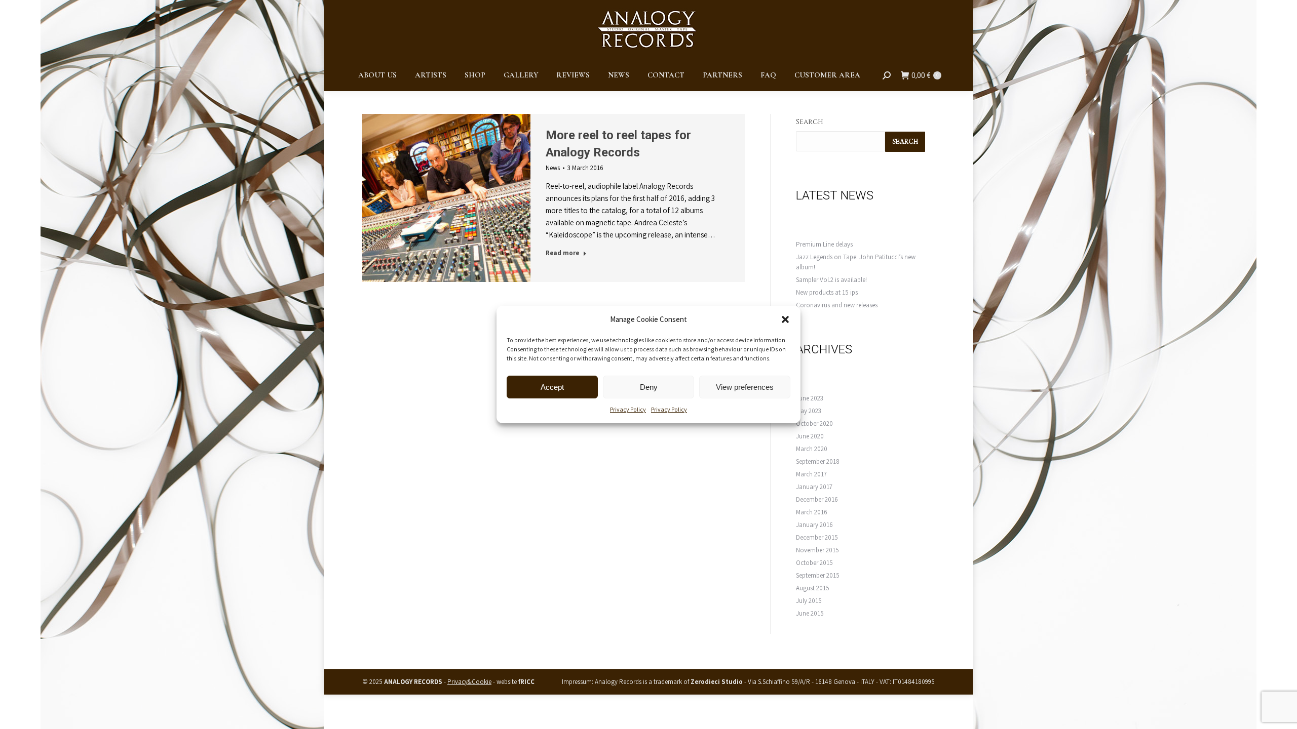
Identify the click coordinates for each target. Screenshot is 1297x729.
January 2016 (814, 524)
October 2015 (814, 562)
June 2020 (810, 436)
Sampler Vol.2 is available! (831, 279)
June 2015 (810, 613)
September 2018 (818, 461)
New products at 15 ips (827, 292)
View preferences (745, 387)
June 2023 (809, 398)
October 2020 (814, 423)
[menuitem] (377, 75)
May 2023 (808, 411)
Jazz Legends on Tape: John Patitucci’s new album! (855, 262)
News (553, 168)
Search (809, 122)
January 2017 (814, 486)
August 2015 (812, 588)
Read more (562, 253)
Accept (552, 387)
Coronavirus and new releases (837, 305)
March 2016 (811, 512)
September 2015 (818, 575)
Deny (649, 387)
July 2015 (809, 600)
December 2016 (817, 499)
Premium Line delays (824, 244)
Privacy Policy (628, 409)
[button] (785, 319)
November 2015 (817, 550)
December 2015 (817, 537)
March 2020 (811, 448)
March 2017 (811, 474)
